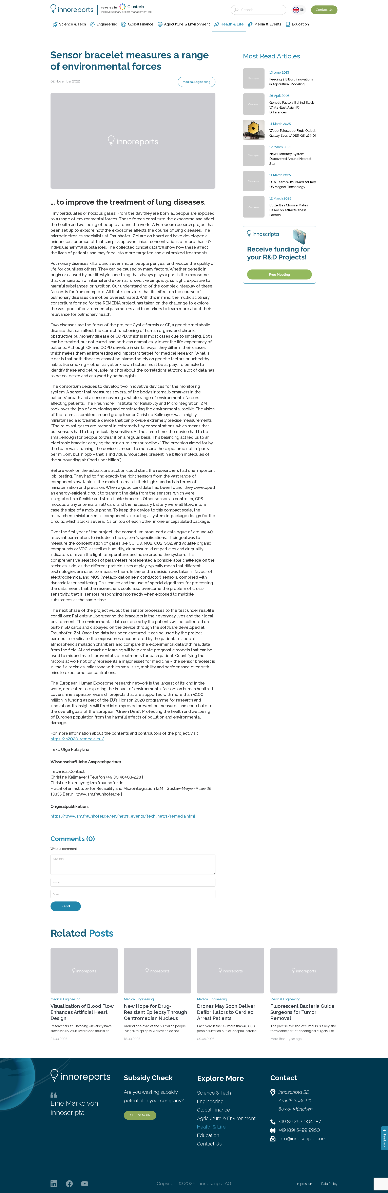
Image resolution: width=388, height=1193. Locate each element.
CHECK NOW (140, 1115)
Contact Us (324, 10)
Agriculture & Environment (226, 1118)
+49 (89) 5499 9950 (299, 1130)
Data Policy (329, 1184)
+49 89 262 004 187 (299, 1121)
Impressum (305, 1184)
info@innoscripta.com (302, 1138)
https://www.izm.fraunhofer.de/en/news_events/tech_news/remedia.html (123, 816)
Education (208, 1135)
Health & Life (211, 1127)
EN (301, 9)
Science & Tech (214, 1093)
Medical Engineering (196, 81)
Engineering (210, 1101)
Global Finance (213, 1110)
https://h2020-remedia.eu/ (77, 739)
